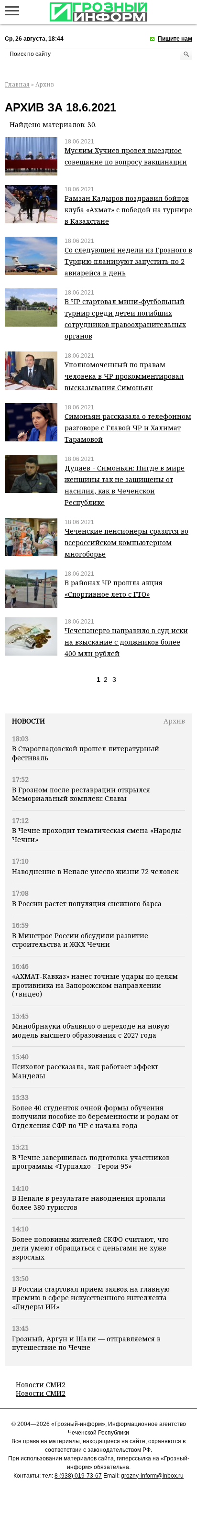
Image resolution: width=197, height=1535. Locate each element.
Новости (28, 720)
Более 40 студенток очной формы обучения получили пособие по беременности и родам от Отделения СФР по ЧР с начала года (95, 1116)
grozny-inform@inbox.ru (152, 1475)
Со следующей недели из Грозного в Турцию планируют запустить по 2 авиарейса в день (128, 261)
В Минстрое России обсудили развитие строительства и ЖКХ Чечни (80, 940)
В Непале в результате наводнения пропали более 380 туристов (88, 1202)
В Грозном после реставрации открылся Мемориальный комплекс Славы (81, 794)
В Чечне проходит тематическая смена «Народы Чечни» (96, 835)
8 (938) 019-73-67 (78, 1475)
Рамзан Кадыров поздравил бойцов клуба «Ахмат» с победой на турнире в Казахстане (128, 210)
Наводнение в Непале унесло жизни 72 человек (95, 871)
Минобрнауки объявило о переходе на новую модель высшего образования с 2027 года (91, 1030)
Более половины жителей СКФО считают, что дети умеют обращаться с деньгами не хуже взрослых (90, 1248)
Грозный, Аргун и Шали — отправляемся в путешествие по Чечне (86, 1343)
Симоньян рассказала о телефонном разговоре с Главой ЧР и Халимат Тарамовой (128, 428)
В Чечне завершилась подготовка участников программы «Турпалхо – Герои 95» (91, 1162)
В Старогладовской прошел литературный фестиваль (85, 753)
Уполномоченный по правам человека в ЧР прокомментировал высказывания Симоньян (124, 376)
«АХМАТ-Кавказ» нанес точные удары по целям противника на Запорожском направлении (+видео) (95, 985)
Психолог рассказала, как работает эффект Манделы (85, 1071)
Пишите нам (175, 38)
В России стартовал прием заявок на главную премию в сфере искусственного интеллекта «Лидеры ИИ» (91, 1297)
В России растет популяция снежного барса (87, 903)
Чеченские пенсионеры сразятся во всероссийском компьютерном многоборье (126, 542)
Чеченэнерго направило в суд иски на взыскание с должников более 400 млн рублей (126, 642)
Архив (174, 720)
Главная (17, 84)
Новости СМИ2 (41, 1384)
